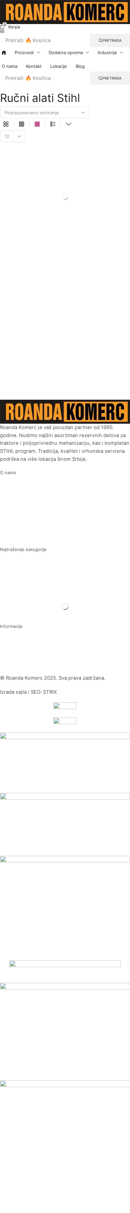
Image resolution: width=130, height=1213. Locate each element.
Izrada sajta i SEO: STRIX (28, 692)
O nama (8, 472)
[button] (10, 26)
